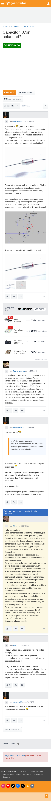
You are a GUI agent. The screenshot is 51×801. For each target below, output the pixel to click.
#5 (6, 646)
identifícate (20, 755)
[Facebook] (18, 786)
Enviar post (10, 92)
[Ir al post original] (11, 441)
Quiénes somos (8, 774)
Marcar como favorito (13, 99)
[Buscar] (45, 106)
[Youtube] (8, 786)
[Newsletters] (32, 786)
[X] (23, 786)
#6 (6, 702)
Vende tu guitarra (37, 771)
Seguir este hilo (27, 92)
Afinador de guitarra (23, 774)
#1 (6, 122)
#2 (6, 371)
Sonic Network (23, 771)
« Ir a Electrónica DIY (12, 730)
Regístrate (9, 755)
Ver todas (39, 309)
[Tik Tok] (13, 786)
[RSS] (28, 786)
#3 (6, 428)
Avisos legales (38, 774)
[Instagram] (3, 786)
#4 (6, 526)
